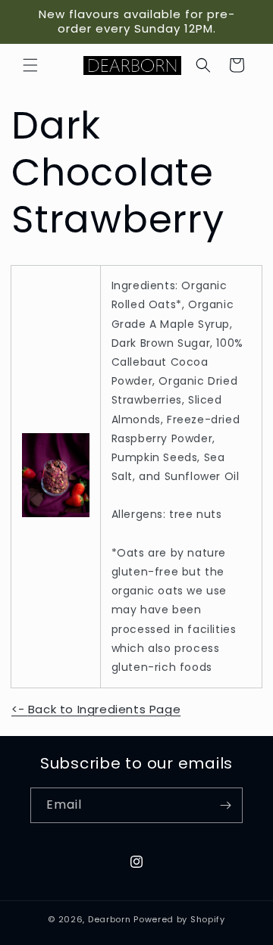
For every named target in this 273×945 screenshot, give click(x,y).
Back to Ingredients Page (95, 709)
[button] (30, 65)
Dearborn (109, 919)
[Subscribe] (225, 805)
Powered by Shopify (179, 919)
